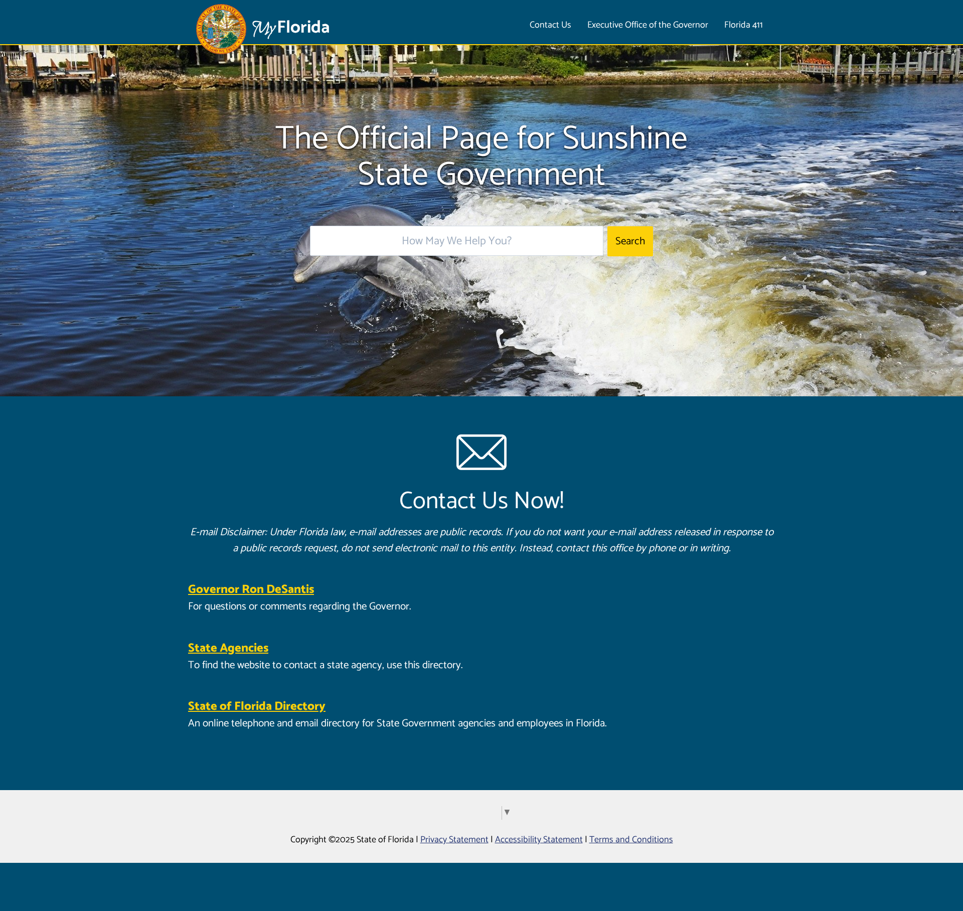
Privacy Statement (454, 839)
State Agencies (228, 648)
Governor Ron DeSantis (251, 589)
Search (630, 241)
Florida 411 (743, 25)
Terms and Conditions (631, 839)
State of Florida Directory (257, 706)
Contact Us (550, 25)
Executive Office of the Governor (647, 25)
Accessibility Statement (539, 839)
